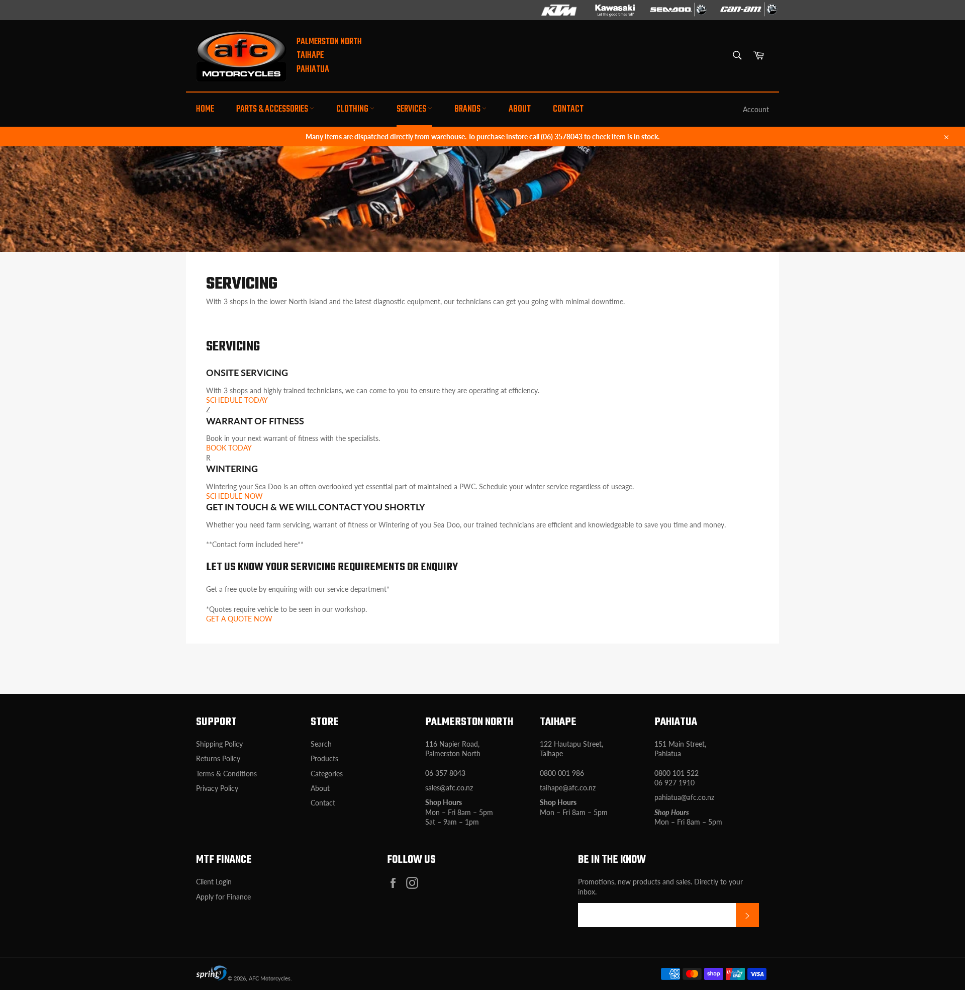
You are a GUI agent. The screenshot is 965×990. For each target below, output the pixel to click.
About (520, 109)
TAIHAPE (310, 55)
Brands (468, 109)
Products (324, 758)
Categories (327, 773)
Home (205, 109)
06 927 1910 (674, 782)
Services (412, 109)
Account (756, 109)
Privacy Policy (217, 788)
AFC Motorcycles (270, 978)
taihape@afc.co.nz (568, 787)
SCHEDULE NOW (234, 496)
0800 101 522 (676, 773)
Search (321, 744)
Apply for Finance (223, 896)
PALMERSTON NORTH (329, 42)
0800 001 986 (562, 773)
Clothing (353, 109)
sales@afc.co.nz (449, 787)
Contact (568, 109)
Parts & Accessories (273, 109)
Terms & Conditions (226, 773)
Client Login (214, 881)
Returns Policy (218, 758)
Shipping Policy (219, 744)
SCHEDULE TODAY (237, 400)
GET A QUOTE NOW (239, 618)
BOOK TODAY (229, 447)
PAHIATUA (313, 69)
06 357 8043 (445, 773)
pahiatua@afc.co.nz (684, 797)
